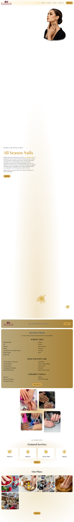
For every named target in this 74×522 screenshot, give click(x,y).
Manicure (9, 456)
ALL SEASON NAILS (29, 157)
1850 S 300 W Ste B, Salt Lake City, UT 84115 (38, 323)
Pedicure (27, 456)
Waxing (64, 456)
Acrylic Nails (46, 456)
